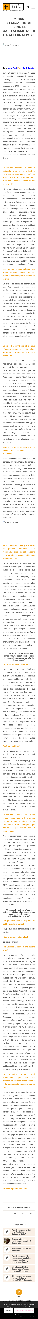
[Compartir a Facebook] (7, 1214)
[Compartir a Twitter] (15, 1214)
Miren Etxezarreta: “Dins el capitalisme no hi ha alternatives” (19, 27)
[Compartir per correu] (31, 1214)
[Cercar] (27, 7)
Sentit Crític (22, 1189)
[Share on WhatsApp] (23, 1214)
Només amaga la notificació (24, 1310)
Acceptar (8, 1310)
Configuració (19, 1315)
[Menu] (32, 7)
